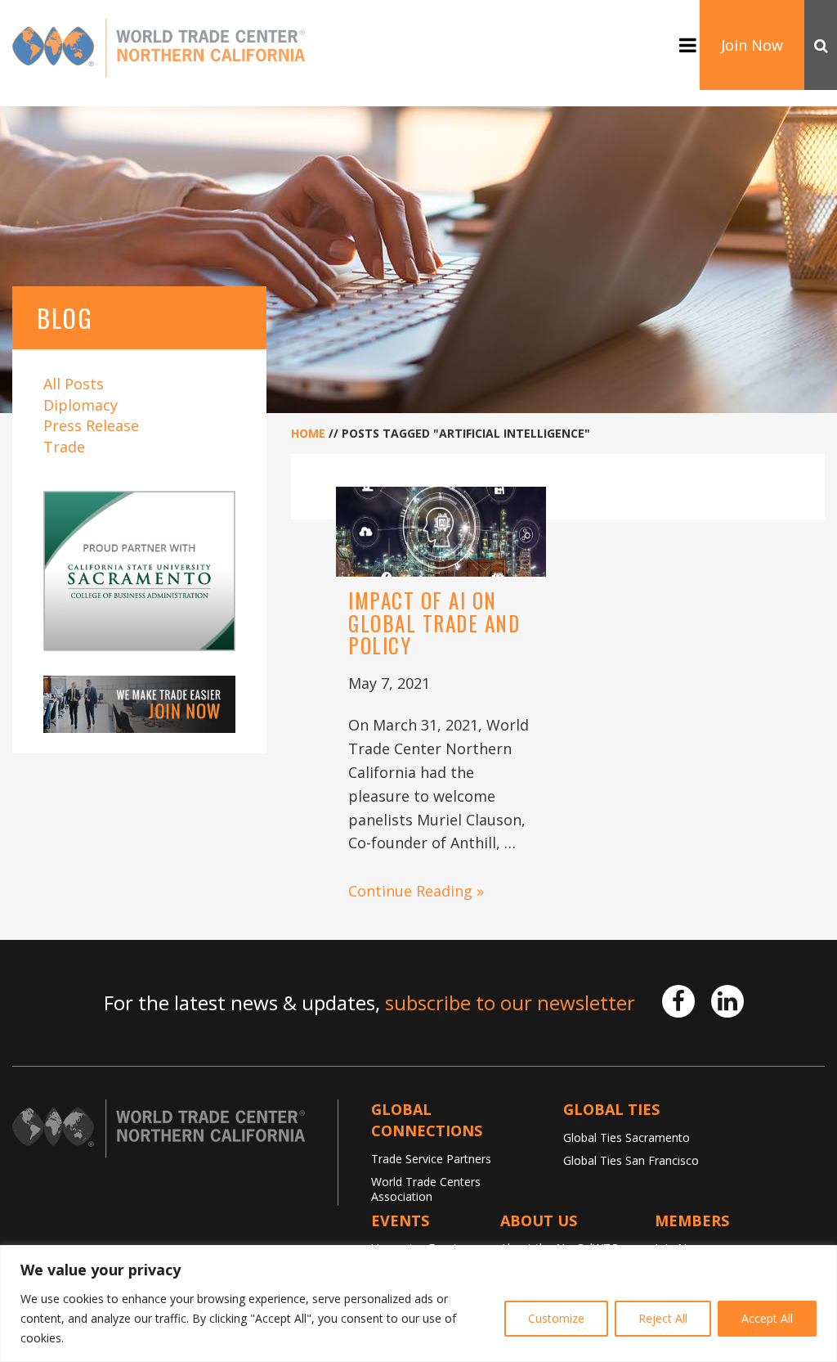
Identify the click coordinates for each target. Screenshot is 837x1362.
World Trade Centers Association (426, 1189)
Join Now (752, 45)
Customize (556, 1318)
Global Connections (426, 1119)
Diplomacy (80, 405)
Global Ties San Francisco (631, 1160)
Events (400, 1220)
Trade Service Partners (431, 1158)
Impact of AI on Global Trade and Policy (434, 622)
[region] (418, 1303)
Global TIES (611, 1109)
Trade (64, 446)
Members (692, 1220)
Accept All (767, 1318)
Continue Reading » (416, 891)
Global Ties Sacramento (626, 1137)
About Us (538, 1220)
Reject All (662, 1318)
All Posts (73, 383)
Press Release (91, 425)
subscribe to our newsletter (510, 1002)
